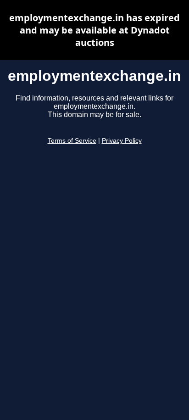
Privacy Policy (122, 140)
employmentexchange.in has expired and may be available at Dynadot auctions (94, 30)
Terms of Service (72, 140)
